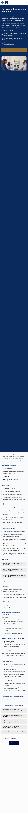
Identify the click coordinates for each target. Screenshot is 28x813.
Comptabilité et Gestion (7, 699)
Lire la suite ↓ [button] (23, 461)
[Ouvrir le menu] (26, 2)
